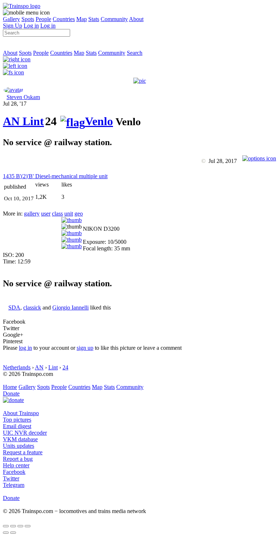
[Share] (13, 526)
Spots (27, 19)
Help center (16, 465)
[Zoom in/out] (28, 526)
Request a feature (23, 452)
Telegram (13, 485)
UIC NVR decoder (25, 433)
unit (68, 213)
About (136, 19)
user (45, 213)
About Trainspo (21, 413)
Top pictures (17, 420)
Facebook (14, 472)
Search (134, 53)
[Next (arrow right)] (13, 533)
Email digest (17, 426)
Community (114, 19)
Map (81, 19)
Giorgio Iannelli (70, 307)
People (43, 19)
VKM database (20, 439)
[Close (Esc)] (6, 526)
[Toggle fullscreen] (20, 526)
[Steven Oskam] (13, 90)
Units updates (18, 446)
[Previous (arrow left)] (6, 533)
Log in (31, 25)
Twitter (11, 478)
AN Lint (23, 121)
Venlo (99, 121)
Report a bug (18, 459)
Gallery (11, 19)
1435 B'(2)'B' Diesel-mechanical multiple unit (55, 176)
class (57, 213)
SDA (14, 307)
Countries (64, 19)
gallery (32, 213)
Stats (93, 19)
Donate (11, 393)
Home (10, 387)
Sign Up (12, 25)
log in (25, 348)
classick (32, 307)
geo (78, 213)
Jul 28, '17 (15, 104)
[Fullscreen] (13, 72)
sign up (85, 348)
